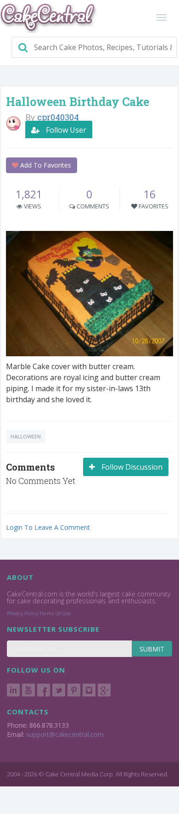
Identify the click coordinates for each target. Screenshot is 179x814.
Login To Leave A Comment (48, 527)
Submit (152, 649)
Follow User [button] (65, 130)
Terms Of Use (55, 613)
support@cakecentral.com (65, 734)
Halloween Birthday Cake (77, 101)
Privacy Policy (22, 613)
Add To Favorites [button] (44, 165)
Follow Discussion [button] (131, 467)
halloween (26, 436)
